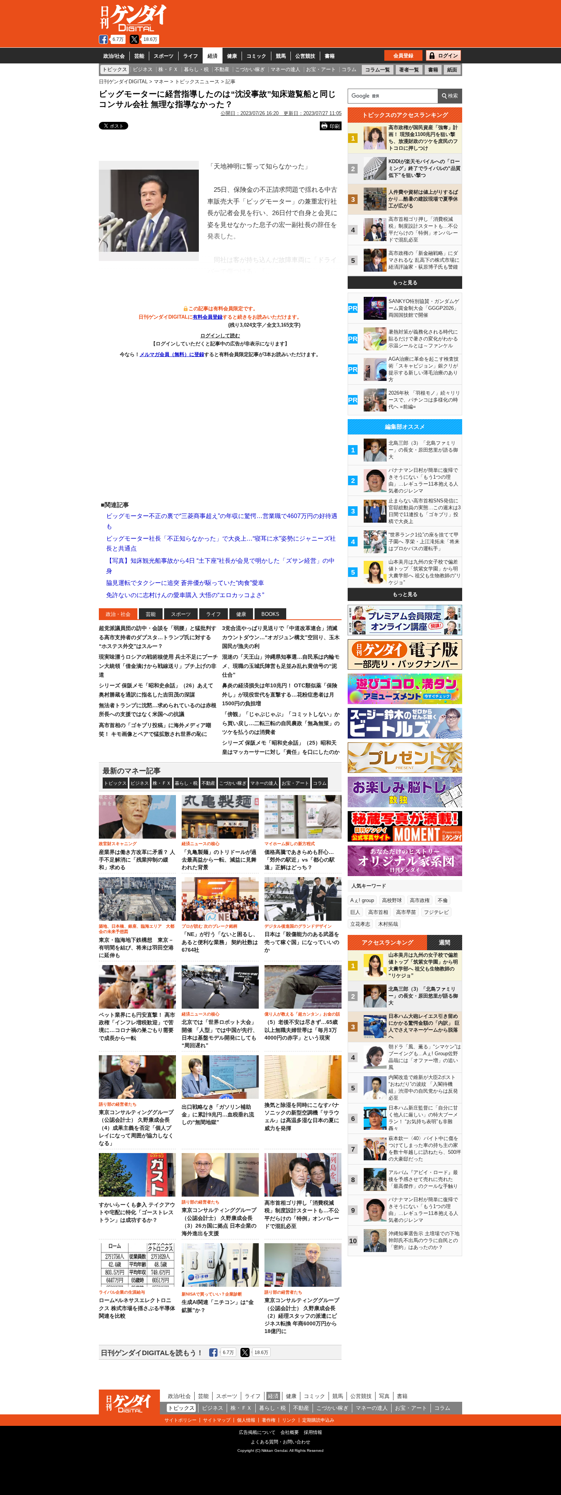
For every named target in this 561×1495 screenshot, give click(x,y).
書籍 (330, 56)
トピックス (115, 783)
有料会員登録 (207, 317)
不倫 (443, 900)
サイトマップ (217, 1420)
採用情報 (313, 1432)
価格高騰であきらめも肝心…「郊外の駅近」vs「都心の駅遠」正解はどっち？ (299, 860)
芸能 (139, 56)
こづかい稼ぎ (233, 783)
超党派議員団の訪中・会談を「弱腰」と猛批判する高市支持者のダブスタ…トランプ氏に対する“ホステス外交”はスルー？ (157, 637)
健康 (232, 56)
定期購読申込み (318, 1420)
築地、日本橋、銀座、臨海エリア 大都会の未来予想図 (136, 929)
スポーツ (164, 56)
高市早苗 (406, 912)
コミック (256, 56)
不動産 (208, 783)
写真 (384, 1396)
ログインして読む (220, 336)
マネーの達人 (264, 783)
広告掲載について (257, 1432)
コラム (320, 783)
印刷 (335, 126)
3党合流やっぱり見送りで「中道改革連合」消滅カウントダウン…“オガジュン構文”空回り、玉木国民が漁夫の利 (281, 637)
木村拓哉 (388, 924)
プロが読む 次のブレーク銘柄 (209, 926)
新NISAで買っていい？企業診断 (212, 1294)
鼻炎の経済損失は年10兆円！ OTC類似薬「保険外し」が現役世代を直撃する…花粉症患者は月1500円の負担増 (279, 694)
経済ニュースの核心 (200, 843)
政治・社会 (118, 614)
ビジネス (140, 783)
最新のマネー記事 (132, 771)
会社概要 (289, 1432)
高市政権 (420, 900)
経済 (213, 56)
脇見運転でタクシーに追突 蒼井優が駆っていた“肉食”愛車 (185, 583)
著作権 (269, 1420)
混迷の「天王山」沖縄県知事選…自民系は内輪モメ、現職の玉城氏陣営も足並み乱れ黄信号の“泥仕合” (281, 666)
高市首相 (378, 912)
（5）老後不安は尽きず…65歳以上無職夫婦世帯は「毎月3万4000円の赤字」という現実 (301, 1030)
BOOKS (270, 614)
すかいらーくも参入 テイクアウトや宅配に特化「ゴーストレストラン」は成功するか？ (137, 1212)
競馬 (281, 56)
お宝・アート (295, 783)
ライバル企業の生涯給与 (122, 1292)
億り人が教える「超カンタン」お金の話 (302, 1014)
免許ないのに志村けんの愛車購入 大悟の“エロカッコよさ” (185, 595)
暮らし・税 (186, 783)
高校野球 (392, 900)
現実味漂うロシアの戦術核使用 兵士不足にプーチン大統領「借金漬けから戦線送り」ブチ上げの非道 (158, 666)
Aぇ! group (362, 900)
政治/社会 (114, 56)
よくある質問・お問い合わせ (280, 1442)
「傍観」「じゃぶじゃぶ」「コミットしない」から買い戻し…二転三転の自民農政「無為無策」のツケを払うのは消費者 (281, 723)
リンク (289, 1420)
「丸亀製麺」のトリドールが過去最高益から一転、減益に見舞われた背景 (219, 860)
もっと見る (405, 282)
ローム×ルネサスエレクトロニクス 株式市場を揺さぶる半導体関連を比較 (137, 1308)
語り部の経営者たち (118, 1104)
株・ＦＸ (162, 783)
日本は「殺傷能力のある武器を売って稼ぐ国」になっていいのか (301, 942)
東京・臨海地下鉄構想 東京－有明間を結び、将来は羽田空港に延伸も (136, 948)
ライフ (190, 56)
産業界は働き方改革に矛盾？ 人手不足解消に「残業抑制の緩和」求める (137, 860)
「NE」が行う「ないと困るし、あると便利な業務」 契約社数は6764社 (220, 942)
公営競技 (305, 56)
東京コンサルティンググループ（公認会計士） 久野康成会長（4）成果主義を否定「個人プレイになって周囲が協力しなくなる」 (136, 1128)
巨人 (355, 912)
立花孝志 (360, 924)
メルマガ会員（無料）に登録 (172, 354)
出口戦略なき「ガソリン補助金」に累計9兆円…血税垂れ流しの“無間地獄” (218, 1115)
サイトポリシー (180, 1420)
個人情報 (246, 1420)
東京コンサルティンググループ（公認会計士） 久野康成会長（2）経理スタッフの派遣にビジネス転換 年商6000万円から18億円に (301, 1315)
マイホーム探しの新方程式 (289, 843)
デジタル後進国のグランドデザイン (298, 926)
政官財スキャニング (118, 843)
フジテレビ (436, 912)
